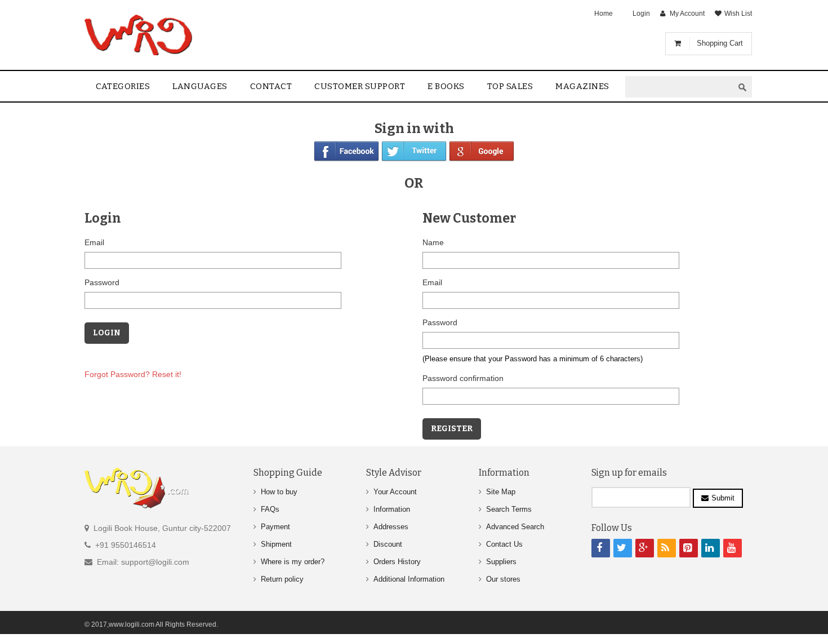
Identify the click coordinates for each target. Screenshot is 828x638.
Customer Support (359, 86)
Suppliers (501, 561)
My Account (687, 13)
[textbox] (679, 87)
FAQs (270, 509)
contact (271, 86)
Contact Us (504, 544)
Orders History (397, 561)
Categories (123, 86)
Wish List (738, 13)
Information (391, 509)
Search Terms (509, 509)
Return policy (282, 579)
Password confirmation (463, 378)
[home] (139, 35)
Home (603, 13)
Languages (200, 86)
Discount (387, 544)
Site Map (500, 492)
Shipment (276, 544)
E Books (446, 86)
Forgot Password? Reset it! (132, 374)
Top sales (510, 86)
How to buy (279, 492)
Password (101, 282)
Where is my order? (292, 561)
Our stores (503, 579)
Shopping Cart (720, 43)
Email (94, 242)
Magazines (582, 86)
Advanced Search (515, 526)
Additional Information (408, 579)
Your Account (395, 492)
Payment (275, 526)
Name (433, 242)
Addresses (390, 526)
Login (641, 13)
